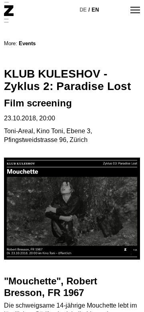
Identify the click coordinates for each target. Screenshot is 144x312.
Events (27, 43)
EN (95, 10)
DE (83, 10)
